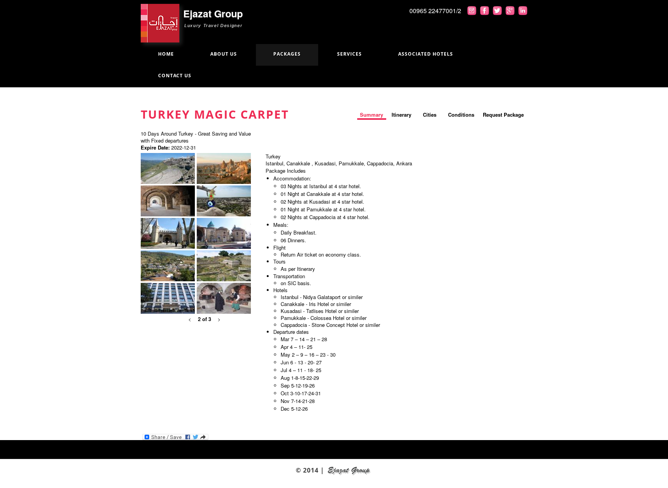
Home (166, 54)
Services (349, 54)
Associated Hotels (425, 54)
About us (223, 54)
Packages (287, 54)
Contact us (174, 75)
